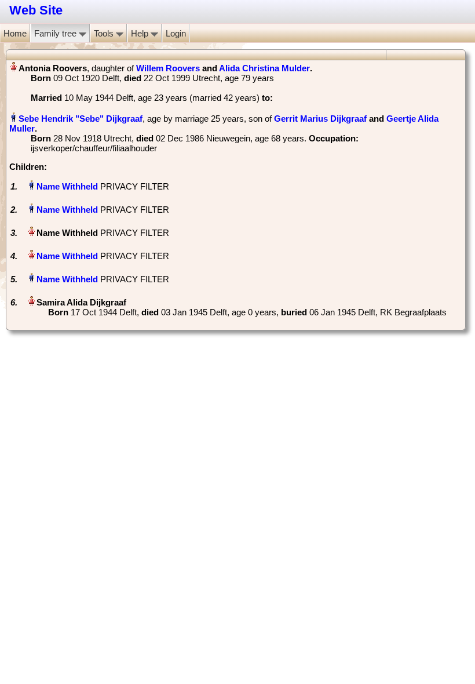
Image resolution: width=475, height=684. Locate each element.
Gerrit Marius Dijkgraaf (320, 118)
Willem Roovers (168, 68)
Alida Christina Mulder (264, 68)
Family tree (56, 33)
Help (141, 33)
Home (15, 33)
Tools (105, 33)
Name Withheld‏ (67, 186)
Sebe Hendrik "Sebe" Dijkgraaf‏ (80, 118)
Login (176, 33)
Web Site (36, 10)
